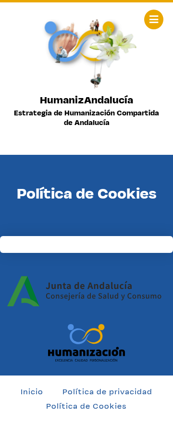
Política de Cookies (86, 406)
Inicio (32, 392)
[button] (153, 19)
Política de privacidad (107, 392)
